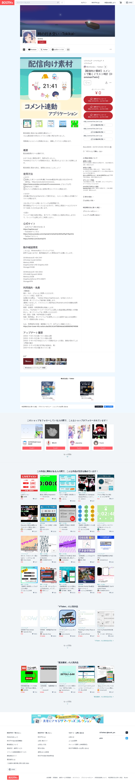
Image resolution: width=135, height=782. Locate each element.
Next (79, 87)
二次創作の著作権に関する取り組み (18, 763)
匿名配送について (12, 744)
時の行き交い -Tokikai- (67, 378)
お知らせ (71, 737)
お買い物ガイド (43, 741)
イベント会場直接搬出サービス (16, 752)
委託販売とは (11, 759)
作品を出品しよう (110, 2)
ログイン (84, 2)
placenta (79, 443)
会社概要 (49, 777)
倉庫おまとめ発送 (43, 752)
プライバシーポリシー (90, 211)
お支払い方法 (89, 200)
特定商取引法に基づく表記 (91, 207)
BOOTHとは (95, 2)
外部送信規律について (101, 777)
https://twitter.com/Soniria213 (34, 239)
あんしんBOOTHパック (89, 175)
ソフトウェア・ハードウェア (93, 60)
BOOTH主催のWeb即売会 (46, 756)
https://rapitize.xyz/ (30, 229)
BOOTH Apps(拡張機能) (14, 741)
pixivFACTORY (87, 188)
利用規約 (55, 777)
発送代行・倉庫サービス (14, 748)
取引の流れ (88, 197)
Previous (21, 87)
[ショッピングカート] (120, 2)
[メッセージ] (68, 50)
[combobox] (37, 2)
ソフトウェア (88, 63)
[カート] (105, 67)
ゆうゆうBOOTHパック (103, 175)
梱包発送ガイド (12, 756)
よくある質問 (73, 741)
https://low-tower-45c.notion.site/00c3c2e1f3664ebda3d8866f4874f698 (50, 326)
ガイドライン (76, 777)
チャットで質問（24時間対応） (78, 744)
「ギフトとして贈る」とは (93, 151)
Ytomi (101, 443)
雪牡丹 (54, 443)
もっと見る (67, 454)
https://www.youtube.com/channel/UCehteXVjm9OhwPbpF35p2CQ (48, 234)
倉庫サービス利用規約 (65, 777)
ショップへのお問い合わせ (91, 215)
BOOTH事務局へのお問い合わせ (79, 748)
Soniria (40, 39)
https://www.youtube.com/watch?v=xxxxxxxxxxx (41, 184)
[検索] (58, 2)
